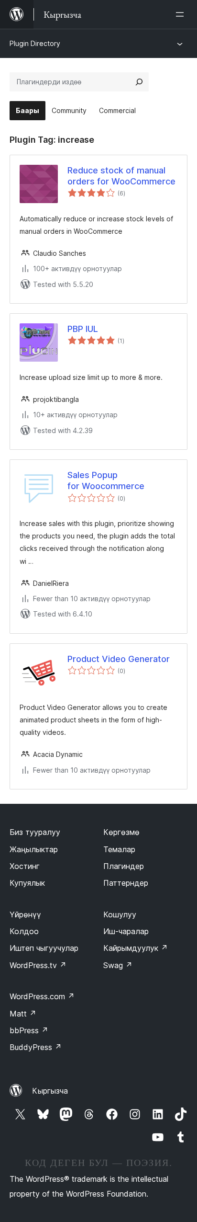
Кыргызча (50, 1091)
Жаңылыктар (34, 849)
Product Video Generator (118, 659)
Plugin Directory (35, 43)
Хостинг (25, 866)
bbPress (29, 1030)
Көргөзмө (121, 832)
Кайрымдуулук (135, 948)
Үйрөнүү (25, 914)
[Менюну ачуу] (181, 14)
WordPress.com (42, 996)
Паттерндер (125, 883)
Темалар (119, 849)
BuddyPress (36, 1047)
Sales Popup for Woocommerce (105, 480)
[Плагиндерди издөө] (139, 81)
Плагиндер (123, 866)
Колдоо (24, 931)
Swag (117, 965)
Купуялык (27, 883)
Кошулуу (119, 914)
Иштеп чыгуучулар (44, 948)
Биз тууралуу (35, 832)
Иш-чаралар (126, 931)
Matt (23, 1013)
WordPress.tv (38, 965)
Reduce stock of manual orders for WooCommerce (121, 175)
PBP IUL (82, 329)
